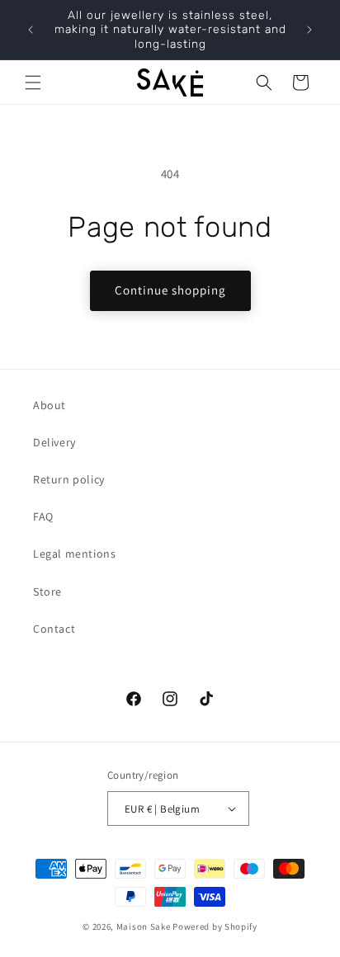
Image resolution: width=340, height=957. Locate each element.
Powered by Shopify (214, 926)
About (49, 405)
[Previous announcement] (30, 30)
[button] (33, 82)
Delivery (54, 442)
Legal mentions (74, 553)
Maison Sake (143, 926)
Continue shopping (170, 290)
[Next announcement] (309, 30)
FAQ (43, 516)
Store (47, 591)
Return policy (69, 479)
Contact (54, 628)
